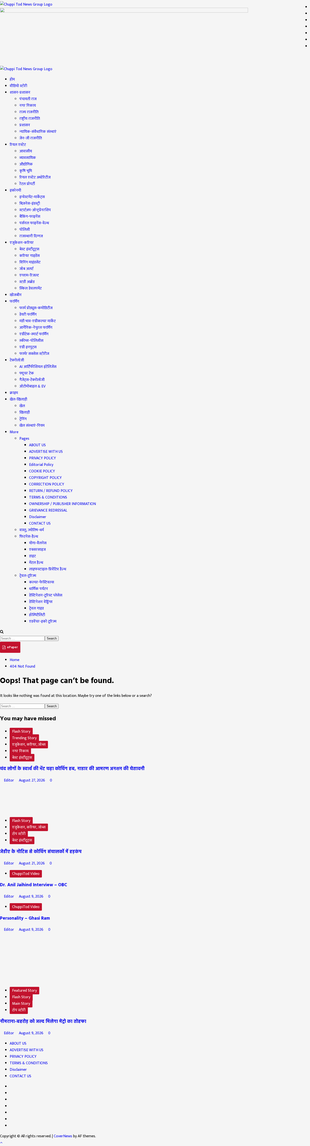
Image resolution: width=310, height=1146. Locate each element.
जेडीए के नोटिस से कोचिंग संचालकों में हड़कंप (41, 852)
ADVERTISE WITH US (46, 451)
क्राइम (14, 393)
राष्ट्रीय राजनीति (29, 118)
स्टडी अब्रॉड (27, 282)
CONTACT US (40, 523)
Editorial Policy (41, 464)
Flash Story (21, 731)
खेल (22, 406)
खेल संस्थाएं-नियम (32, 425)
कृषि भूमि (25, 171)
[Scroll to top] (1, 1142)
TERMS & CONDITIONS (48, 497)
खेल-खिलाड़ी (18, 399)
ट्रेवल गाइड (36, 608)
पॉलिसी (24, 229)
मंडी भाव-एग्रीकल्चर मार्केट (37, 321)
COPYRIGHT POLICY (45, 478)
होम (12, 79)
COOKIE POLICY (42, 471)
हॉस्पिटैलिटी (37, 615)
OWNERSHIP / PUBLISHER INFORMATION (62, 504)
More (14, 432)
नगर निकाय (27, 105)
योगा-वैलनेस (37, 543)
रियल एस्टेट (18, 144)
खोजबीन (16, 295)
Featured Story (24, 990)
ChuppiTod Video (25, 874)
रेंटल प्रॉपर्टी (27, 184)
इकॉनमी (15, 190)
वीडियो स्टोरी (18, 86)
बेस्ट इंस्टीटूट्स (29, 249)
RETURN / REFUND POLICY (51, 491)
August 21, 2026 (32, 863)
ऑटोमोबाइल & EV (32, 386)
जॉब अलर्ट (26, 269)
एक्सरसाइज (37, 549)
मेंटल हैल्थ (36, 562)
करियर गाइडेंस (29, 256)
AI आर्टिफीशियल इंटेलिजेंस (37, 367)
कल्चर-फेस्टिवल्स (41, 582)
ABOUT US (37, 445)
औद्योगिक (26, 164)
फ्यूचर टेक (26, 373)
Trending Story (24, 738)
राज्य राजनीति (29, 112)
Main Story (21, 1003)
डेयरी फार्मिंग (28, 314)
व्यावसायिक (27, 158)
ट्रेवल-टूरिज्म (27, 576)
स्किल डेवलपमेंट (30, 288)
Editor (9, 780)
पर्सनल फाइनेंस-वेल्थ (34, 223)
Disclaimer (37, 517)
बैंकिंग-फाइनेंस (29, 216)
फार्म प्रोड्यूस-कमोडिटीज (36, 308)
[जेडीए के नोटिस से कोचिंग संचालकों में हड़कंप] (36, 810)
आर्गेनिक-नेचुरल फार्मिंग (35, 327)
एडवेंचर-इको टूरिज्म (42, 621)
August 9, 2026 (31, 896)
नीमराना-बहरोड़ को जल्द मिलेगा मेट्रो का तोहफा (43, 1021)
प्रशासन (24, 125)
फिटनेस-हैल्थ (28, 536)
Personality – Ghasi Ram (25, 918)
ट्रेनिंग (23, 419)
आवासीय (25, 151)
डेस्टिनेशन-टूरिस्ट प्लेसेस (45, 595)
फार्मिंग (14, 301)
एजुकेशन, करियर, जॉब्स (29, 744)
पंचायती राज (28, 99)
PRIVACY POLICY (42, 458)
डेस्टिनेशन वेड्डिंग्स (41, 602)
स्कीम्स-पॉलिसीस (31, 340)
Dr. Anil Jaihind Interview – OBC (33, 885)
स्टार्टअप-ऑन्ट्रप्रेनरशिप (35, 210)
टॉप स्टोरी (18, 834)
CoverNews (63, 1136)
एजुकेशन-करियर (22, 242)
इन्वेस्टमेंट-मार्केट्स (32, 197)
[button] (2, 632)
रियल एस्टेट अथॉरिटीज (35, 177)
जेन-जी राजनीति (30, 138)
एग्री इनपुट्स (28, 347)
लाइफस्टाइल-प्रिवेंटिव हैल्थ (47, 569)
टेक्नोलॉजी (17, 360)
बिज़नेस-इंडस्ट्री (29, 203)
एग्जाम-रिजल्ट (29, 275)
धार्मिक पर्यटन (38, 589)
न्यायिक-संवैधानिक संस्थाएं (37, 131)
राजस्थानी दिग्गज (31, 236)
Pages (24, 438)
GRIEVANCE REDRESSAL (48, 510)
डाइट (32, 556)
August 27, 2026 (32, 780)
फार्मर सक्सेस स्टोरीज (34, 353)
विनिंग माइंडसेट (29, 262)
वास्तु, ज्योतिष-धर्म (31, 530)
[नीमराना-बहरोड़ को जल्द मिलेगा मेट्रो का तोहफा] (36, 980)
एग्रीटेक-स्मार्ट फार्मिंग (33, 334)
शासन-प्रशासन (20, 92)
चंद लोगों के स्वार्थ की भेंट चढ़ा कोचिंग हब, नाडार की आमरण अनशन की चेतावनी (72, 769)
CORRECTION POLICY (46, 484)
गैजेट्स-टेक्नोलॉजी (32, 380)
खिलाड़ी (24, 412)
